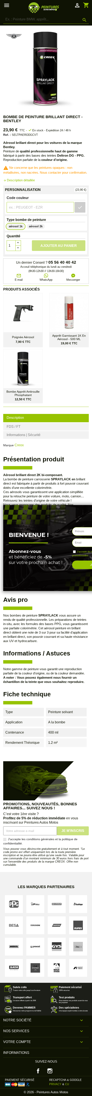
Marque (8, 445)
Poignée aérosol (23, 337)
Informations (16, 1053)
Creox (19, 445)
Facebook (38, 1070)
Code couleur (18, 198)
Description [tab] (15, 417)
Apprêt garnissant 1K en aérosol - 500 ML (69, 337)
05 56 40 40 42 (62, 262)
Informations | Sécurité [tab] (23, 435)
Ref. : (7, 134)
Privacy (55, 1084)
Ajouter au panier (58, 246)
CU (67, 1084)
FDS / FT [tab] (14, 426)
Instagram (49, 1070)
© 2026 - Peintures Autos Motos (46, 1092)
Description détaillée (19, 180)
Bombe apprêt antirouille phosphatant (23, 393)
